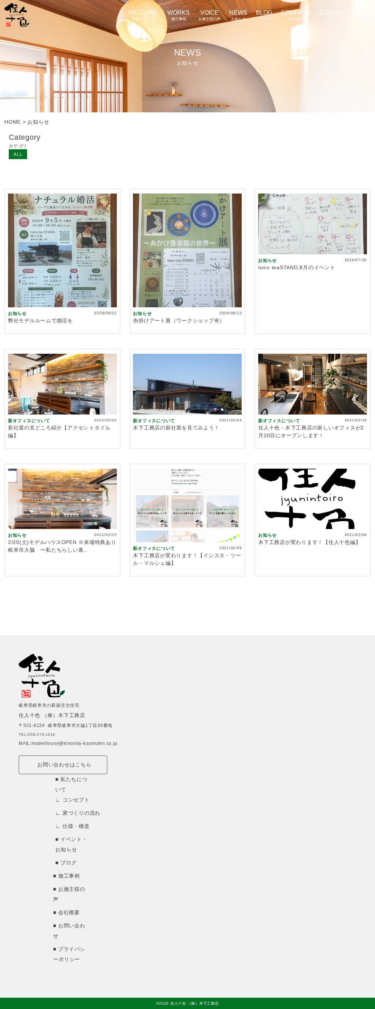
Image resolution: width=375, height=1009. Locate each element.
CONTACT (333, 15)
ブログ (68, 863)
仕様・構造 (76, 826)
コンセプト (76, 800)
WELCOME (143, 15)
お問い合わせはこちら (64, 765)
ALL (18, 154)
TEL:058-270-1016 (37, 734)
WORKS (178, 15)
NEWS (238, 15)
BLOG (264, 15)
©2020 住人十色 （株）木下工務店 (187, 1003)
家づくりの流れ (81, 813)
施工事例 (69, 876)
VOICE (209, 15)
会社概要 (69, 912)
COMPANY (296, 15)
